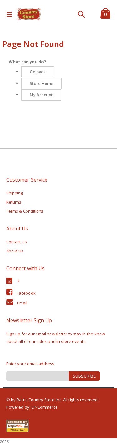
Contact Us (16, 242)
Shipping (14, 193)
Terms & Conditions (24, 211)
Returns (13, 202)
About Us (15, 251)
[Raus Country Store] (28, 14)
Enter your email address (30, 363)
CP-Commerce (44, 407)
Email (22, 303)
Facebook (26, 293)
